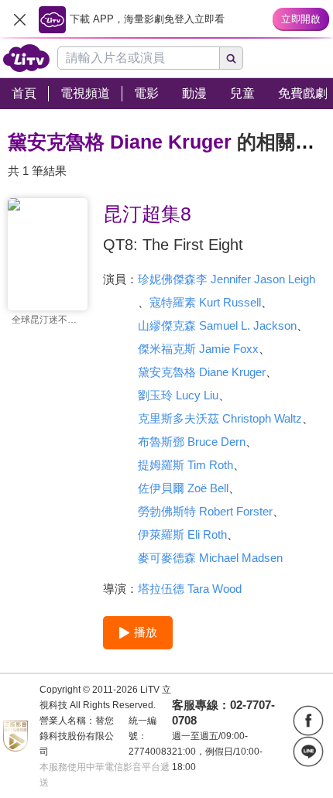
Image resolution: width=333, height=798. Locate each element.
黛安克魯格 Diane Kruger (202, 371)
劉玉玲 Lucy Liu (178, 395)
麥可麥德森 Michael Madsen (210, 557)
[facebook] (308, 720)
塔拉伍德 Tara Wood (190, 588)
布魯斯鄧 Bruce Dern (191, 441)
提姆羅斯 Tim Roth (185, 464)
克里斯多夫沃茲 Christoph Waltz (220, 418)
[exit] (19, 19)
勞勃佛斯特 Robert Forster (205, 511)
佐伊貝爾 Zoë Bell (183, 488)
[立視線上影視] (26, 58)
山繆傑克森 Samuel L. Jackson (217, 325)
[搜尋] (231, 58)
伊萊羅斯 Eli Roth (182, 534)
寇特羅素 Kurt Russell (205, 302)
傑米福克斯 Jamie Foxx (198, 348)
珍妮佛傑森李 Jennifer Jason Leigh (226, 279)
